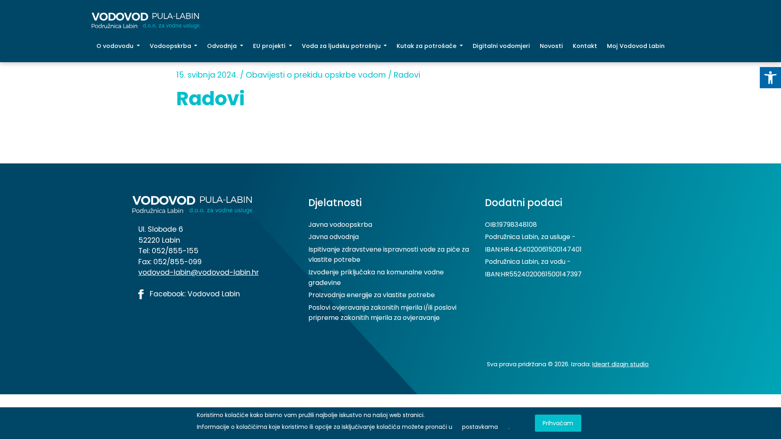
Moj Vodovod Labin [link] (636, 46)
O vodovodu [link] (115, 46)
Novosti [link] (551, 46)
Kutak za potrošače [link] (427, 46)
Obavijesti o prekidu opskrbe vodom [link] (316, 75)
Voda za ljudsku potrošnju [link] (342, 46)
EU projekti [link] (270, 46)
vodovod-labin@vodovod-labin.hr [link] (198, 272)
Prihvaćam (558, 423)
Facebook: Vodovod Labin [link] (194, 294)
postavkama (480, 427)
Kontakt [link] (585, 46)
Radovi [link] (407, 75)
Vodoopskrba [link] (171, 46)
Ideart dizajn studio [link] (620, 364)
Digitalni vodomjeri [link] (501, 46)
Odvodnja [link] (222, 46)
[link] (770, 77)
